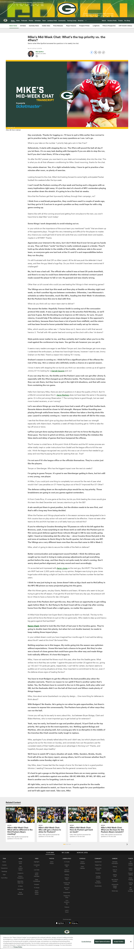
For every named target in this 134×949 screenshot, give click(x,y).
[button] (64, 844)
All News (20, 886)
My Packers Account (130, 863)
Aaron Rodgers (63, 395)
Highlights (36, 861)
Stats (4, 874)
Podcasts (36, 884)
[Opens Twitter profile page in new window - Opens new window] (37, 56)
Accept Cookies (119, 941)
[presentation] (127, 845)
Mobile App (20, 889)
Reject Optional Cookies (102, 941)
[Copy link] (103, 52)
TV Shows (36, 887)
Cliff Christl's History (20, 868)
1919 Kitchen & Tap (66, 902)
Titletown (66, 907)
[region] (67, 942)
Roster (4, 861)
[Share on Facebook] (91, 53)
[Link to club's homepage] (5, 20)
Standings (4, 871)
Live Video (36, 869)
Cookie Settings (86, 941)
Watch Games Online (36, 892)
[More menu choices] (86, 20)
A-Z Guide (66, 861)
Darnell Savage (57, 371)
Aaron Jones (62, 568)
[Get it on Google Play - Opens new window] (73, 924)
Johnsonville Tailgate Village (114, 886)
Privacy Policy (18, 947)
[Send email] (99, 53)
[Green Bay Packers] (67, 932)
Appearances (98, 861)
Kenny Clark (33, 626)
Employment (66, 892)
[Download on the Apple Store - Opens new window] (60, 923)
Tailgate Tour (98, 865)
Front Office (4, 878)
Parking (67, 874)
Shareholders (98, 886)
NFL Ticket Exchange (130, 889)
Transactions (4, 868)
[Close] (131, 941)
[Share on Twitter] (95, 53)
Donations (98, 873)
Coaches (4, 865)
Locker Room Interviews (36, 874)
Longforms (20, 873)
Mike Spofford (39, 51)
